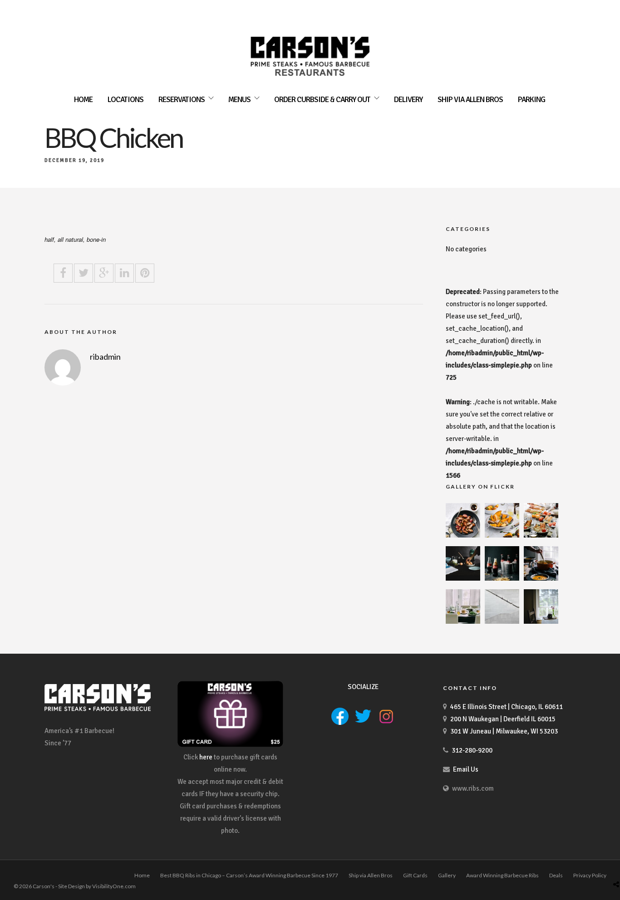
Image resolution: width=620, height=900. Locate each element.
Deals (556, 875)
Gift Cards (415, 875)
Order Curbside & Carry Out (322, 99)
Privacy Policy (589, 875)
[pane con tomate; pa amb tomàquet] (541, 535)
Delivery (408, 99)
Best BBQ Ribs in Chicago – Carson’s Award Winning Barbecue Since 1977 (249, 875)
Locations (125, 99)
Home (83, 99)
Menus (239, 99)
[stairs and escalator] (502, 621)
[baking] (463, 578)
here (205, 757)
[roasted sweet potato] (502, 535)
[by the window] (541, 621)
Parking (531, 99)
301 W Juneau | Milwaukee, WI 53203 (504, 731)
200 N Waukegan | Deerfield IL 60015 (503, 719)
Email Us (465, 769)
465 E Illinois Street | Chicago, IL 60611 (506, 707)
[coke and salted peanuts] (502, 578)
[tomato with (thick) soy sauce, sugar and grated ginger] (463, 535)
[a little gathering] (463, 621)
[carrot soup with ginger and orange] (541, 578)
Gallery (447, 875)
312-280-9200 (472, 750)
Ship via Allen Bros (470, 99)
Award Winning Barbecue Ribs (502, 875)
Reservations (181, 99)
